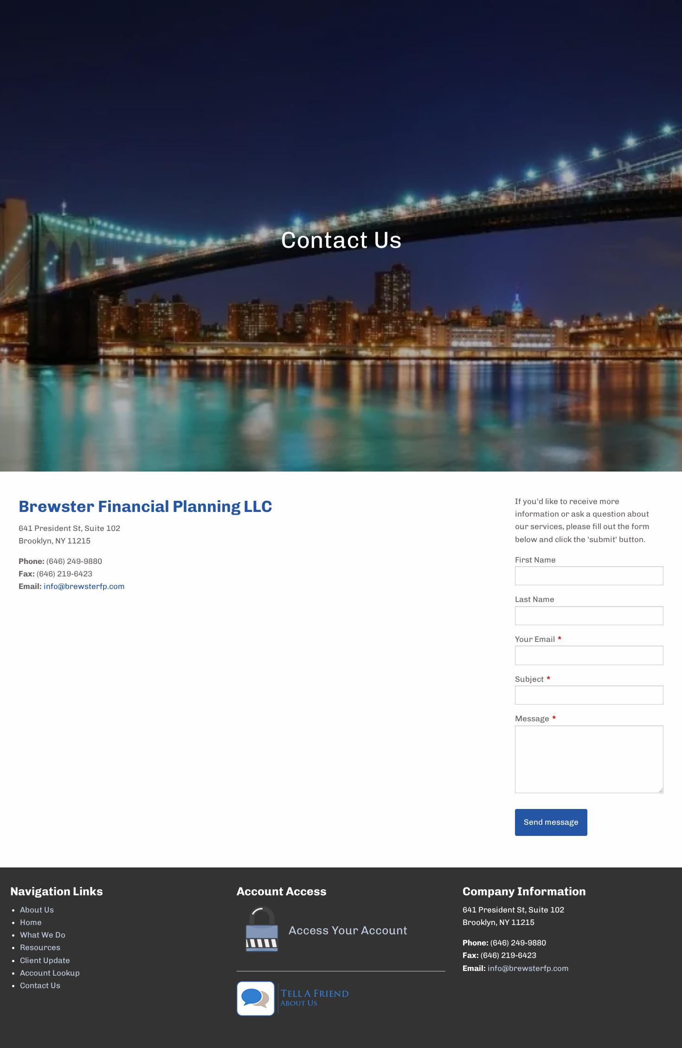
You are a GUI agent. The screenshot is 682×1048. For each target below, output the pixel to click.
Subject (570, 679)
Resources (40, 947)
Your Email (575, 639)
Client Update (45, 960)
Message (573, 718)
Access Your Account (348, 930)
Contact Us (40, 985)
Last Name (534, 599)
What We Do (42, 934)
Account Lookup (50, 972)
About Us (37, 909)
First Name (535, 559)
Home (31, 922)
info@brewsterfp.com (84, 586)
